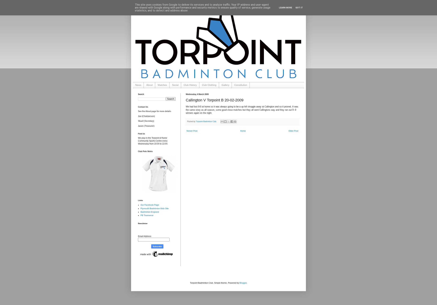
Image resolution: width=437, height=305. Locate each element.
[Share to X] (228, 121)
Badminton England (149, 212)
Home (243, 131)
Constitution (240, 85)
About (149, 85)
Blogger (243, 283)
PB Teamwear (146, 215)
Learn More (285, 7)
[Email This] (222, 121)
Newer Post (192, 131)
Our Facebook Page (149, 205)
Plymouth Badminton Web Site (154, 208)
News (138, 85)
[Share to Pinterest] (235, 121)
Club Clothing (209, 85)
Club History (190, 85)
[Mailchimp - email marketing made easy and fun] (156, 257)
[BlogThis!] (225, 121)
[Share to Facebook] (232, 121)
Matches (162, 85)
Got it (299, 7)
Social (175, 85)
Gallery (225, 85)
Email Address (144, 236)
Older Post (293, 131)
